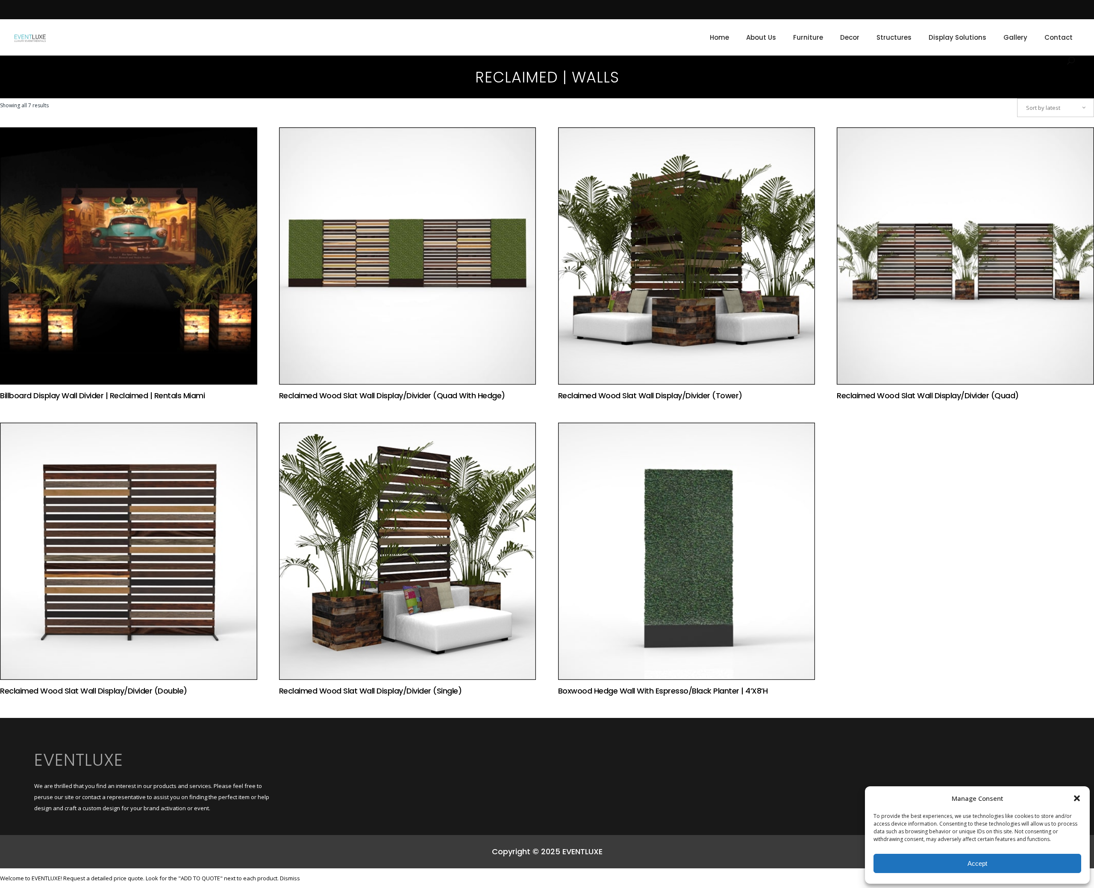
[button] (1077, 798)
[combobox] (1055, 107)
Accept (977, 863)
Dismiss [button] (290, 878)
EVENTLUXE (78, 760)
